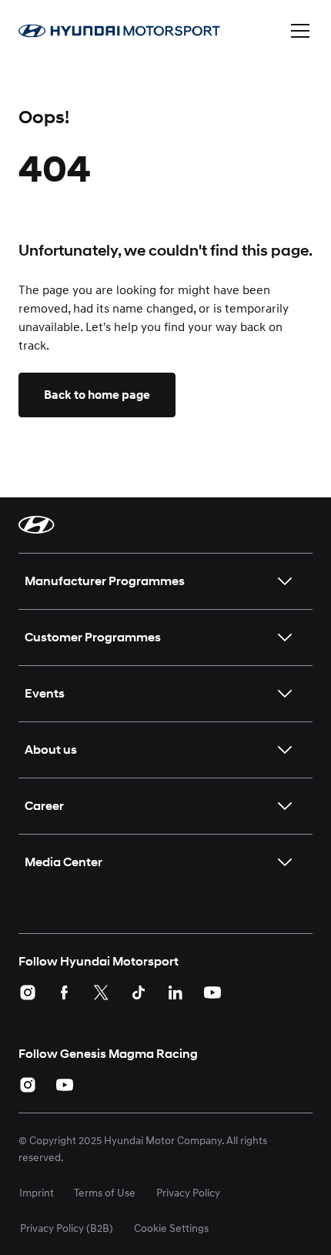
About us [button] (51, 749)
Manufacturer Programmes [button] (105, 581)
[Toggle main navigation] (300, 30)
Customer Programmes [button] (93, 637)
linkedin (175, 992)
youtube (212, 992)
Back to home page (97, 395)
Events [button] (45, 693)
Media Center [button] (63, 862)
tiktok (138, 992)
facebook (64, 992)
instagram (27, 992)
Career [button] (44, 805)
